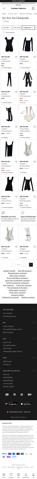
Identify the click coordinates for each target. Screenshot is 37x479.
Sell (5, 339)
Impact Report (8, 380)
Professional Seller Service (12, 351)
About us (6, 374)
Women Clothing (26, 14)
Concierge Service (9, 316)
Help (5, 358)
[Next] (23, 265)
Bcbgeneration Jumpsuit (17, 273)
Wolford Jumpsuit (28, 297)
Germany (26, 467)
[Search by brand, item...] (4, 8)
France (4, 467)
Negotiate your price (8, 216)
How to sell (7, 342)
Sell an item (7, 348)
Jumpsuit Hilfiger (17, 295)
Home (4, 14)
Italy (18, 468)
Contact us (7, 364)
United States (20, 467)
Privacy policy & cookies (18, 417)
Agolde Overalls (9, 271)
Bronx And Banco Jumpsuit (17, 278)
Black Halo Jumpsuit (17, 276)
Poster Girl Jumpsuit (24, 285)
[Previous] (14, 265)
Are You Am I (12, 14)
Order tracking (8, 326)
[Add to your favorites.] (16, 57)
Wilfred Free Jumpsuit (10, 297)
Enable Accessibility (18, 1)
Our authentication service (12, 329)
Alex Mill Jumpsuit (25, 271)
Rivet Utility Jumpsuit (17, 292)
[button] (33, 8)
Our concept (7, 313)
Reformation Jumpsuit (17, 290)
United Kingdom (11, 467)
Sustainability (8, 377)
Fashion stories (8, 386)
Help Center (7, 361)
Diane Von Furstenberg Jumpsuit (17, 280)
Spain (31, 467)
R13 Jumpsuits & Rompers (17, 288)
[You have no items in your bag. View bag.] (33, 8)
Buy (4, 323)
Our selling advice (9, 345)
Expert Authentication (28, 216)
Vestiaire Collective (11, 371)
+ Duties (25, 100)
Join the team (8, 383)
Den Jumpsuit (8, 285)
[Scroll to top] (31, 265)
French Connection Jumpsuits (17, 283)
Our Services (8, 310)
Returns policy (8, 332)
